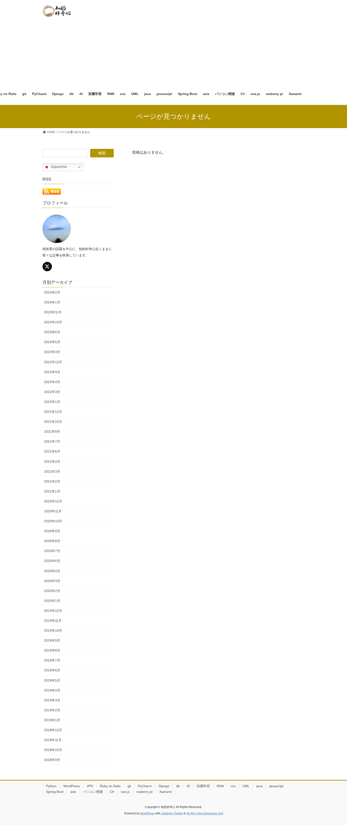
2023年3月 (52, 352)
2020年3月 (52, 581)
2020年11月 (53, 511)
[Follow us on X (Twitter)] (47, 266)
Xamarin (165, 792)
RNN (220, 786)
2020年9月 (52, 531)
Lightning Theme (172, 813)
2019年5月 (52, 680)
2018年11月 (53, 740)
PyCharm (145, 786)
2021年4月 (52, 461)
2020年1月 (52, 601)
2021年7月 (52, 441)
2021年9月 (52, 431)
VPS (90, 786)
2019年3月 (52, 700)
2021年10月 (53, 421)
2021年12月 (53, 412)
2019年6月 (52, 670)
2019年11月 (53, 620)
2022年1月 (52, 402)
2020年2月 (52, 591)
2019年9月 (52, 640)
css (233, 786)
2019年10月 (53, 630)
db (178, 786)
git (129, 786)
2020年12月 (53, 501)
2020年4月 (52, 571)
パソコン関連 (93, 792)
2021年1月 (52, 491)
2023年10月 (53, 322)
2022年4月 (52, 382)
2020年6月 (52, 561)
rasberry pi (144, 792)
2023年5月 (52, 342)
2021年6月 (52, 451)
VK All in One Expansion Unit (204, 813)
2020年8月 (52, 541)
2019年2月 (52, 710)
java (259, 786)
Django (164, 786)
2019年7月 (52, 660)
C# (112, 792)
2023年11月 (53, 312)
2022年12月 (53, 362)
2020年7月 (52, 551)
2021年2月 (52, 481)
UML (246, 786)
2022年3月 (52, 392)
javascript (276, 786)
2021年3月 (52, 471)
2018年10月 (53, 750)
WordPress (71, 786)
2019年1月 (52, 720)
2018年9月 (52, 760)
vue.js (125, 792)
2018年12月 (53, 730)
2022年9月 (52, 372)
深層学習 (203, 786)
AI (188, 786)
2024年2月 (52, 292)
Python (51, 786)
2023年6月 (52, 332)
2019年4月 (52, 690)
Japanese (58, 167)
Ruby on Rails (110, 786)
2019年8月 (52, 650)
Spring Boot (54, 792)
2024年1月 (52, 302)
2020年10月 (53, 521)
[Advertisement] (173, 51)
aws (73, 792)
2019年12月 (53, 611)
